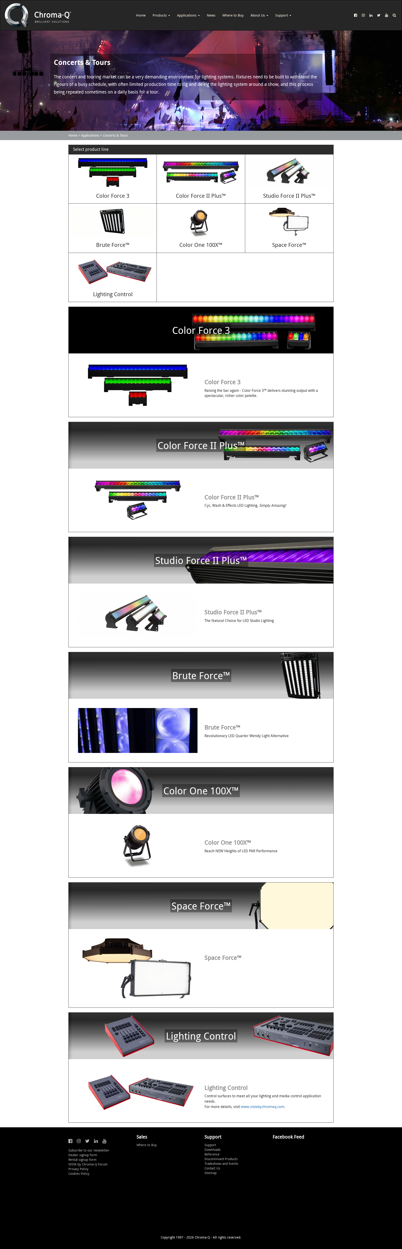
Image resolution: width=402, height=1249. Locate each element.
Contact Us (212, 1168)
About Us (258, 15)
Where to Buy (233, 15)
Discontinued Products (221, 1159)
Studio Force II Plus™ (289, 195)
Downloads (212, 1149)
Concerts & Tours (115, 135)
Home (141, 15)
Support (282, 15)
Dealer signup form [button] (82, 1155)
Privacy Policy (78, 1169)
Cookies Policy (78, 1173)
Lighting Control (113, 294)
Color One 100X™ (200, 244)
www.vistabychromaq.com (262, 1106)
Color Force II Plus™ (201, 195)
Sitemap (210, 1173)
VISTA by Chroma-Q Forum (88, 1164)
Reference (212, 1154)
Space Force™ (289, 244)
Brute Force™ (113, 244)
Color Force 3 (112, 195)
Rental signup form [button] (82, 1159)
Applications (187, 15)
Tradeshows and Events (221, 1163)
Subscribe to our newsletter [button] (88, 1150)
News (211, 15)
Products (160, 15)
